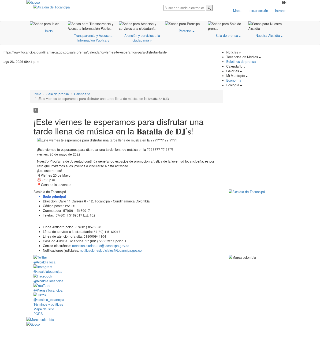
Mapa (237, 10)
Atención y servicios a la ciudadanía (142, 37)
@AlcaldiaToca (44, 262)
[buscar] (209, 8)
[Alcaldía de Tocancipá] (94, 7)
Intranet (281, 10)
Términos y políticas (48, 304)
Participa (186, 30)
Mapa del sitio (43, 309)
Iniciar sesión (258, 10)
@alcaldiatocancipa (47, 271)
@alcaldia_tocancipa (48, 299)
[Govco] (48, 2)
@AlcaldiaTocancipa (48, 280)
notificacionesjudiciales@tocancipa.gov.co (111, 250)
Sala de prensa (227, 35)
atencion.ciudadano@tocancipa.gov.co (100, 245)
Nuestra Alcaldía (268, 35)
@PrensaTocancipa (48, 290)
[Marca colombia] (160, 319)
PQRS (38, 313)
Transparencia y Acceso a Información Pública (93, 37)
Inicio (49, 30)
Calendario (82, 93)
